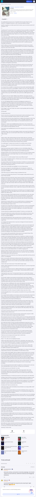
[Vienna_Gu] (2, 480)
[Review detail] (33, 487)
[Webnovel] (2, 1)
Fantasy (6, 4)
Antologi (9, 4)
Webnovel (2, 4)
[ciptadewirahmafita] (2, 469)
